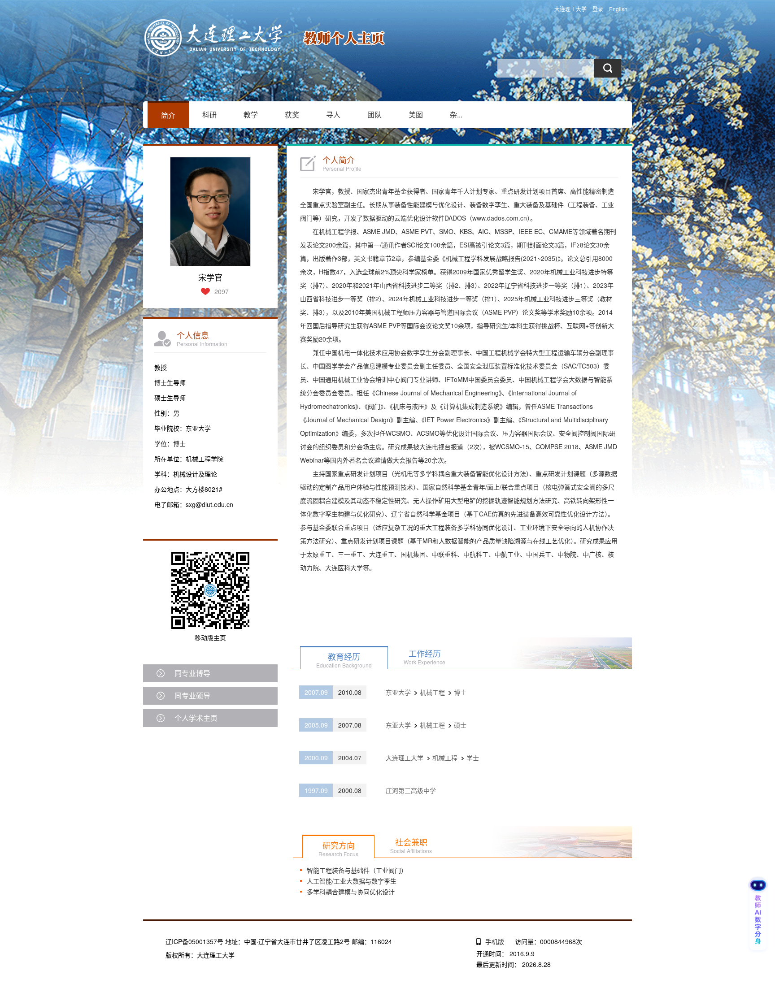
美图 (416, 114)
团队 (374, 114)
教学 (251, 114)
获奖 (292, 114)
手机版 (494, 941)
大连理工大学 (570, 9)
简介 (168, 115)
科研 (209, 114)
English (618, 9)
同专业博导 (192, 673)
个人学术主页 (196, 718)
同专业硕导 (192, 695)
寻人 (333, 114)
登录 (597, 9)
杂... (456, 114)
